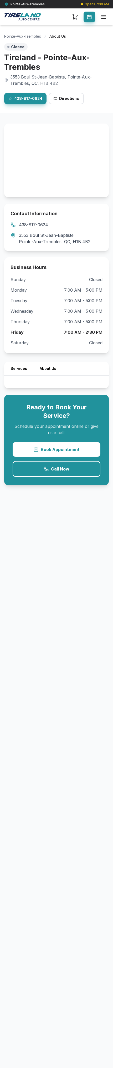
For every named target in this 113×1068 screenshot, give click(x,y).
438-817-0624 (28, 98)
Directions (69, 98)
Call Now (60, 469)
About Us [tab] (48, 368)
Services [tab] (19, 368)
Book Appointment (60, 449)
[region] (56, 160)
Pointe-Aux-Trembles (22, 36)
